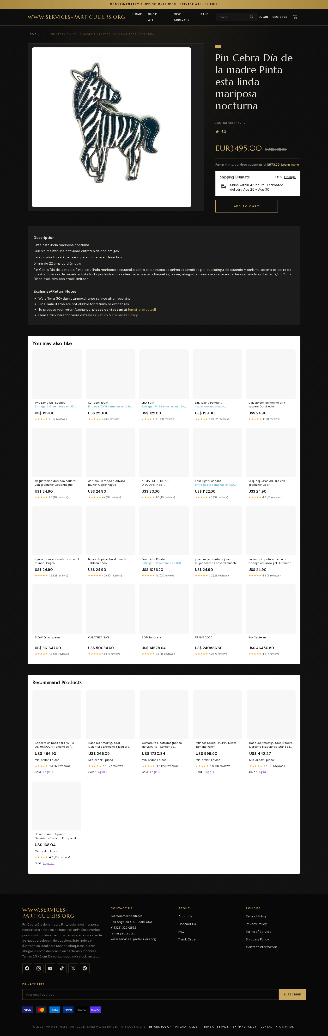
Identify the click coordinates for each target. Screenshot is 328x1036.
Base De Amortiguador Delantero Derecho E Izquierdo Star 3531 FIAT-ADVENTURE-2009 (109, 745)
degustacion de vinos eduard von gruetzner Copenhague (55, 483)
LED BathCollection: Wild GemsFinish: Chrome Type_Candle (163, 405)
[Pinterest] (85, 968)
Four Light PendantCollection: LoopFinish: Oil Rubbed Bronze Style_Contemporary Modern (215, 483)
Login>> (48, 772)
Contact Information (261, 947)
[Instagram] (38, 968)
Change (290, 177)
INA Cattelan (257, 637)
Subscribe (292, 994)
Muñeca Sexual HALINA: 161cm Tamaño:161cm (216, 745)
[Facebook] (27, 968)
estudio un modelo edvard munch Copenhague (106, 483)
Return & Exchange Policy (117, 315)
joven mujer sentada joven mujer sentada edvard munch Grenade (215, 561)
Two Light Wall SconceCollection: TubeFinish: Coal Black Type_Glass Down (55, 405)
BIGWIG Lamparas (48, 637)
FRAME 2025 (204, 637)
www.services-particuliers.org (76, 16)
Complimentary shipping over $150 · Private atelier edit (164, 4)
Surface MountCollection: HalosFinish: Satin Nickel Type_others (110, 405)
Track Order (187, 939)
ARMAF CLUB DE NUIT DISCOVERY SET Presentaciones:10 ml (156, 483)
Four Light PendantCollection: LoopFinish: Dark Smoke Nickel (162, 561)
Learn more (290, 165)
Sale (204, 14)
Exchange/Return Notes (55, 291)
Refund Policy (256, 916)
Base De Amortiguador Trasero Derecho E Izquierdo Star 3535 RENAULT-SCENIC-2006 (271, 745)
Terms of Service (258, 932)
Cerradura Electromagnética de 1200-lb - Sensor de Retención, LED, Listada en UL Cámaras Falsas (162, 745)
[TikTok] (62, 968)
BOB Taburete (151, 637)
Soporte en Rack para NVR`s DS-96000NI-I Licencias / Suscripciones (54, 745)
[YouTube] (50, 968)
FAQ (181, 932)
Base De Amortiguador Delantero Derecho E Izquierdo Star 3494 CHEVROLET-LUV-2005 (56, 836)
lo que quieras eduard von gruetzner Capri (267, 483)
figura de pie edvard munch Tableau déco (107, 561)
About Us (185, 916)
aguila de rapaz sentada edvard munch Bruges (57, 561)
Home (137, 14)
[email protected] (142, 309)
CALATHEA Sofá (98, 637)
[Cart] (295, 17)
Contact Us (187, 924)
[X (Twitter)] (73, 968)
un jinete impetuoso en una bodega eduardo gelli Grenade (270, 561)
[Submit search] (251, 16)
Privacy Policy (256, 924)
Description (44, 238)
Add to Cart (247, 206)
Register (280, 16)
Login (263, 16)
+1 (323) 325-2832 (123, 928)
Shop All (152, 17)
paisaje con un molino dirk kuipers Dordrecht (267, 404)
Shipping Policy (257, 939)
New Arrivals (181, 17)
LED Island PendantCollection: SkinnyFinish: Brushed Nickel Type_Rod (210, 405)
